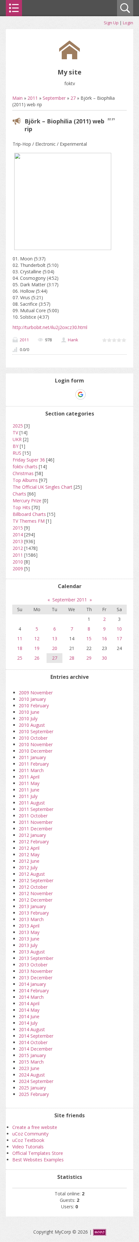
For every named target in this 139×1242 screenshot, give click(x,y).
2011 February (34, 764)
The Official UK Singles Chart (42, 487)
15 (88, 638)
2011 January (32, 757)
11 (19, 638)
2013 (18, 541)
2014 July (28, 1023)
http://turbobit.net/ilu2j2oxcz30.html (50, 327)
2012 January (32, 835)
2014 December (35, 1049)
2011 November (36, 822)
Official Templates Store (37, 1153)
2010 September (36, 731)
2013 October (33, 965)
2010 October (33, 738)
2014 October (33, 1042)
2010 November (36, 744)
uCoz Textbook (28, 1140)
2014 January (32, 984)
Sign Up (111, 23)
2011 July (28, 796)
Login (128, 23)
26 (36, 658)
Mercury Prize (27, 500)
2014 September (36, 1036)
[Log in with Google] (80, 394)
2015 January (32, 1055)
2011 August (32, 803)
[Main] (69, 57)
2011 (32, 98)
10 (119, 629)
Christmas (23, 473)
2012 (18, 548)
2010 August (32, 725)
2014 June (29, 1016)
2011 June (29, 790)
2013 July (28, 945)
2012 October (33, 887)
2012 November (36, 893)
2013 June (29, 939)
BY (15, 446)
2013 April (29, 926)
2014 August (32, 1029)
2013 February (34, 913)
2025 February (34, 1094)
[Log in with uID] (58, 394)
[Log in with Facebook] (69, 394)
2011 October (33, 816)
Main (17, 98)
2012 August (32, 874)
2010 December (35, 751)
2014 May (29, 1010)
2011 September (36, 809)
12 (36, 638)
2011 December (35, 829)
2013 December (35, 977)
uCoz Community (30, 1134)
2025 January (32, 1088)
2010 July (28, 718)
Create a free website (34, 1127)
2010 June (29, 712)
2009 (18, 568)
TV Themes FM (29, 521)
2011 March (31, 770)
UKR (17, 439)
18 (19, 648)
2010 (18, 562)
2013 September (36, 958)
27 (73, 98)
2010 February (34, 705)
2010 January (32, 699)
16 (104, 638)
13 (54, 638)
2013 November (36, 971)
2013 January (32, 906)
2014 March (31, 997)
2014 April (29, 1003)
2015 (18, 528)
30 (104, 658)
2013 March (31, 919)
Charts (19, 494)
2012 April (29, 848)
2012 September (36, 880)
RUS (17, 453)
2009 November (36, 692)
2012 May (29, 854)
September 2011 (69, 600)
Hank (73, 340)
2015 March (31, 1062)
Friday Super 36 (29, 460)
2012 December (35, 900)
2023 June (29, 1068)
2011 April (29, 777)
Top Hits (21, 507)
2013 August (32, 952)
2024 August (32, 1075)
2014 (18, 534)
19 (36, 648)
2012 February (34, 841)
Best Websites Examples (38, 1160)
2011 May (29, 783)
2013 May (29, 932)
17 (119, 638)
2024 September (36, 1081)
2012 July (28, 867)
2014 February (34, 990)
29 (88, 658)
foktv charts (25, 466)
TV (15, 432)
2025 (18, 426)
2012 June (29, 861)
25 (19, 658)
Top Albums (25, 480)
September (54, 98)
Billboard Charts (29, 514)
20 (54, 648)
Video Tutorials (28, 1147)
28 (71, 658)
